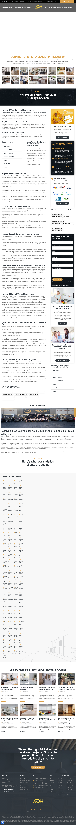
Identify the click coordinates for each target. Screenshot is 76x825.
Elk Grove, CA (20, 528)
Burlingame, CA (21, 500)
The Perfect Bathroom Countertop (26, 688)
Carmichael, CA (16, 505)
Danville (44, 816)
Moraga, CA (15, 573)
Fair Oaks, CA (16, 533)
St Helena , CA (5, 635)
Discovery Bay (50, 821)
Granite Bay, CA (15, 545)
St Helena (9, 817)
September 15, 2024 (44, 691)
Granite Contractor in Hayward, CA (24, 323)
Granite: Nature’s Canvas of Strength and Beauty (9, 719)
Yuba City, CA (5, 656)
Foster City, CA (16, 538)
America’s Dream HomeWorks (37, 811)
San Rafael (44, 815)
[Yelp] (8, 1)
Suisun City (69, 817)
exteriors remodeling (8, 399)
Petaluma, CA (21, 589)
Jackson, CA (21, 551)
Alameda (66, 815)
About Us (52, 785)
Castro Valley (18, 818)
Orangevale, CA (5, 589)
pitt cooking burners (32, 396)
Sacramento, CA (21, 612)
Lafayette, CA (5, 556)
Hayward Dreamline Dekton (14, 173)
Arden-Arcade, (19, 818)
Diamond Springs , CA (5, 523)
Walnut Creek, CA (16, 646)
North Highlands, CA (5, 583)
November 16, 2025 (25, 722)
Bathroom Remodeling (24, 778)
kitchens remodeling (32, 392)
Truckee (38, 818)
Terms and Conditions (41, 809)
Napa (28, 815)
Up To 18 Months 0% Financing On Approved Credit (62, 307)
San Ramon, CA (4, 623)
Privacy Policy (58, 285)
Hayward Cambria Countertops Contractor (21, 234)
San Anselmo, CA (5, 617)
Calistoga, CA (5, 505)
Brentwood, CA (16, 500)
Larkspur (27, 821)
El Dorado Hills (57, 818)
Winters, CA (10, 652)
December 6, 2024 (24, 691)
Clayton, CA (10, 511)
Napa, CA (59, 794)
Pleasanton (15, 816)
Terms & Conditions (66, 285)
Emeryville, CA (5, 534)
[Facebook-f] (4, 791)
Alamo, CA (9, 482)
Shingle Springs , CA (10, 630)
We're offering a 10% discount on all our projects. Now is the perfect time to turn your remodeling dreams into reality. (38, 755)
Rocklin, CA (21, 607)
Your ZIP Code (55, 257)
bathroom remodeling (19, 392)
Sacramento (25, 815)
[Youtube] (4, 1)
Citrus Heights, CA (5, 510)
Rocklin (11, 815)
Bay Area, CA (10, 493)
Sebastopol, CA (5, 629)
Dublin (9, 816)
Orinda (34, 817)
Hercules (56, 818)
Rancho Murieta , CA (21, 601)
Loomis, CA (15, 562)
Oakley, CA (21, 583)
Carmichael (43, 817)
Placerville (66, 817)
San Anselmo (12, 816)
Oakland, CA (16, 583)
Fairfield (54, 816)
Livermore (3, 817)
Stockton (70, 815)
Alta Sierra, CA (20, 482)
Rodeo (40, 816)
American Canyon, (62, 817)
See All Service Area (54, 822)
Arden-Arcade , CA (21, 487)
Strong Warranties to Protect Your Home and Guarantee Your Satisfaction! (62, 346)
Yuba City (39, 822)
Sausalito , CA (16, 623)
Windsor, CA (5, 652)
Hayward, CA (5, 551)
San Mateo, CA (15, 617)
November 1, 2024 (5, 722)
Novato (40, 818)
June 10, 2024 (43, 722)
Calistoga (51, 820)
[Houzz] (6, 1)
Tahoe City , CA (21, 634)
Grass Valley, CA (21, 545)
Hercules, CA (10, 551)
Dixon (56, 816)
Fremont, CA (21, 540)
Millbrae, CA (5, 573)
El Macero (37, 815)
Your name (54, 240)
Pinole (42, 822)
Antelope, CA (10, 488)
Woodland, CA (16, 652)
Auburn (41, 818)
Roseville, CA (16, 612)
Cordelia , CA (5, 516)
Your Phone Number (56, 245)
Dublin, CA (20, 522)
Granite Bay (49, 818)
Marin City (39, 817)
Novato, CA (10, 583)
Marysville (32, 819)
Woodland (48, 817)
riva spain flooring (20, 396)
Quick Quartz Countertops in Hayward (19, 359)
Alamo (38, 819)
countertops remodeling (21, 394)
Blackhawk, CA (10, 500)
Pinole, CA (9, 594)
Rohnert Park (16, 815)
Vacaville (63, 816)
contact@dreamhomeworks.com (36, 1)
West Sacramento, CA (21, 646)
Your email (54, 251)
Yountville (37, 818)
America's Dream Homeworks (7, 693)
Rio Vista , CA (16, 605)
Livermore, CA (5, 562)
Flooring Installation (24, 785)
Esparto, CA (10, 534)
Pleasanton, (10, 821)
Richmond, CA (10, 607)
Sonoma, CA (21, 629)
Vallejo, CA (4, 647)
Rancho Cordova (30, 817)
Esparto (46, 816)
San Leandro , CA (10, 617)
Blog (51, 791)
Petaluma (31, 815)
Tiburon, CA (4, 641)
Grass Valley (67, 816)
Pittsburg (28, 816)
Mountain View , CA (21, 573)
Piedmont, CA (5, 594)
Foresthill (21, 816)
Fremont (47, 815)
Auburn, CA (4, 494)
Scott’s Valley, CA (21, 623)
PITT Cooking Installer (12, 206)
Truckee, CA (16, 641)
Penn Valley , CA (16, 589)
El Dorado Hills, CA (10, 528)
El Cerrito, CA (4, 528)
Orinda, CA (69, 787)
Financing (52, 782)
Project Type (54, 263)
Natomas (18, 817)
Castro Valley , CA (21, 505)
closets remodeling (8, 394)
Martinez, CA (10, 567)
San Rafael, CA (21, 617)
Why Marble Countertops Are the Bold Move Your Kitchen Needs (47, 689)
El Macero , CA (16, 528)
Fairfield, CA (21, 534)
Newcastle (43, 818)
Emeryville (10, 818)
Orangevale (14, 818)
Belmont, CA (16, 494)
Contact (51, 778)
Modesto (60, 819)
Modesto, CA (10, 573)
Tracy (13, 815)
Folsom (6, 818)
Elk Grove (34, 818)
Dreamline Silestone (11, 265)
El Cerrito (53, 818)
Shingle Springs (61, 821)
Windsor (3, 815)
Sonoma (6, 815)
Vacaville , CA (21, 641)
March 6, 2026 (62, 691)
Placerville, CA (21, 594)
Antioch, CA (15, 488)
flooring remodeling (8, 396)
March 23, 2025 (5, 691)
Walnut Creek (25, 816)
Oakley (22, 819)
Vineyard (21, 817)
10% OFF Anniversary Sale (62, 127)
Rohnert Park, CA (10, 612)
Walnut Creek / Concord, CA (7, 781)
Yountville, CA (21, 652)
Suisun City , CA (16, 636)
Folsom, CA (4, 540)
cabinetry (41, 392)
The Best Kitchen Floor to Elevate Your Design (66, 719)
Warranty (52, 780)
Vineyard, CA (10, 647)
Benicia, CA (21, 494)
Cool (8, 818)
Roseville (69, 818)
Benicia (56, 815)
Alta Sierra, (3, 819)
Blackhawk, (51, 817)
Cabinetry (22, 784)
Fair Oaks (54, 817)
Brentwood (3, 818)
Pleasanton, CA (10, 600)
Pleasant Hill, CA (5, 600)
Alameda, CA (5, 482)
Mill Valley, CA (20, 567)
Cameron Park (32, 816)
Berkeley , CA (5, 500)
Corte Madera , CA (10, 516)
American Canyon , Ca (5, 489)
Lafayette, (68, 818)
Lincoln (54, 819)
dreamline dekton (34, 394)
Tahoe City (33, 821)
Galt (41, 816)
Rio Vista (11, 818)
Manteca (59, 818)
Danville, (34, 822)
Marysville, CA (16, 567)
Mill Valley (41, 815)
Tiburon (29, 822)
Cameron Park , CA (10, 505)
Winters (58, 817)
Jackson (37, 817)
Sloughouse (47, 818)
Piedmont (6, 817)
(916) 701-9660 (53, 1)
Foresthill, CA (10, 540)
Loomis (46, 818)
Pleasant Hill (36, 816)
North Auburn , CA (21, 578)
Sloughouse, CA (16, 629)
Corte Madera (60, 816)
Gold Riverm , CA (10, 545)
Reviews (51, 789)
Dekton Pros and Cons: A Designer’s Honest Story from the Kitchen (66, 689)
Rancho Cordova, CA (16, 601)
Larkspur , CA (16, 556)
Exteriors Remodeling (24, 789)
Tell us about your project (57, 268)
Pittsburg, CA (16, 594)
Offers (51, 784)
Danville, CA (16, 516)
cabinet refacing (7, 392)
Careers (51, 787)
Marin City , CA (5, 566)
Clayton (72, 816)
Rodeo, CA (4, 612)
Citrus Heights (26, 818)
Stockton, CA (10, 636)
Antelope (32, 818)
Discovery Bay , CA (10, 522)
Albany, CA (15, 482)
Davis (70, 816)
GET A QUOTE (75, 412)
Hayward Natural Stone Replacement (18, 293)
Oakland (6, 816)
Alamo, (9, 815)
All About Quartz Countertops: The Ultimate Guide (47, 720)
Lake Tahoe (35, 818)
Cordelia (38, 820)
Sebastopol (61, 818)
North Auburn (63, 815)
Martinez (22, 815)
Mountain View (29, 819)
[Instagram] (2, 1)
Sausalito (65, 818)
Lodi (45, 817)
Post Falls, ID (4, 782)
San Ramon (59, 815)
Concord (49, 816)
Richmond (53, 815)
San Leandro (61, 820)
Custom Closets (23, 787)
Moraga (20, 815)
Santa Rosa (34, 815)
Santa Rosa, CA (10, 622)
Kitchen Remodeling (24, 782)
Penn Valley (22, 818)
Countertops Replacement (25, 780)
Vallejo (61, 818)
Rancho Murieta (70, 819)
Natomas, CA (10, 578)
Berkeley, (45, 820)
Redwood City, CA (5, 607)
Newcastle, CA (16, 578)
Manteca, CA (21, 562)
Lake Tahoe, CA (10, 556)
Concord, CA (16, 511)
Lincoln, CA (21, 556)
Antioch (18, 816)
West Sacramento (14, 817)
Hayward (50, 815)
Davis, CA (59, 787)
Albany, (24, 817)
